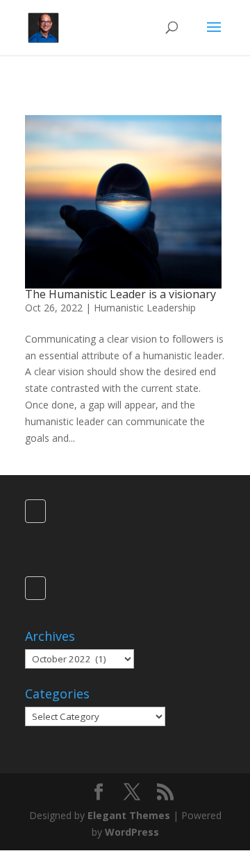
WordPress (132, 832)
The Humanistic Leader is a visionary (120, 294)
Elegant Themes (129, 815)
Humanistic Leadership (145, 307)
